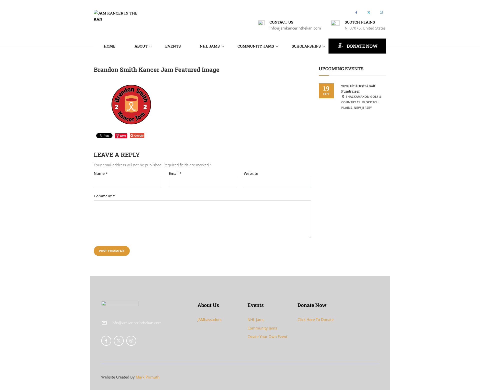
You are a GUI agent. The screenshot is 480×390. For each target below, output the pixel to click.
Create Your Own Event (267, 336)
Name (101, 173)
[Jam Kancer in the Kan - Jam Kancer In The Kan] (119, 15)
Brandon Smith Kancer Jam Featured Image (157, 70)
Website (251, 173)
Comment (104, 196)
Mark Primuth (148, 376)
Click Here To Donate (316, 319)
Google (139, 135)
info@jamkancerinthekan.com (295, 28)
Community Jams (262, 327)
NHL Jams (256, 319)
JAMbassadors (210, 319)
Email (175, 173)
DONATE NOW (362, 46)
